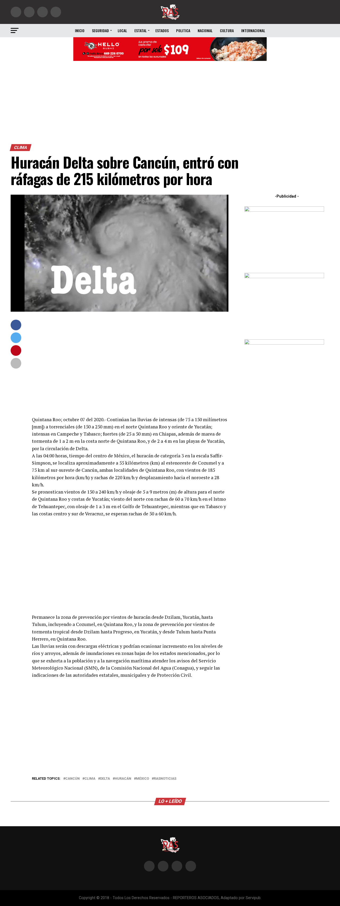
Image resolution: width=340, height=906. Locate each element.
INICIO (79, 30)
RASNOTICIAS (165, 778)
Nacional (205, 30)
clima (89, 778)
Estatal (140, 30)
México (142, 778)
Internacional (253, 30)
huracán (123, 778)
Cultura (227, 30)
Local (122, 30)
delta (105, 778)
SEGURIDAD (100, 30)
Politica (183, 30)
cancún (72, 778)
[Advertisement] (170, 104)
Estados (162, 30)
